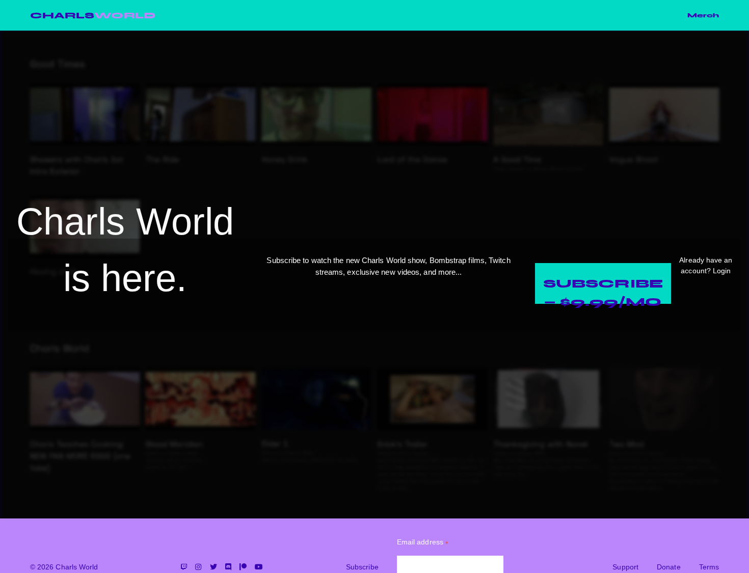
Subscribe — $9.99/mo (603, 290)
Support (625, 567)
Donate (669, 567)
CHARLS (92, 15)
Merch (703, 15)
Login (722, 271)
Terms (709, 567)
